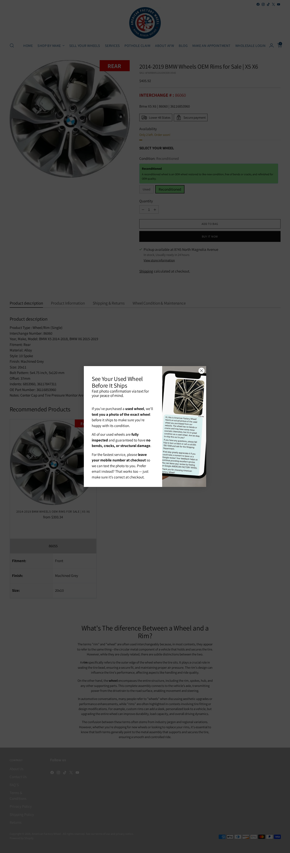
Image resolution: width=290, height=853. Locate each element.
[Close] (201, 371)
